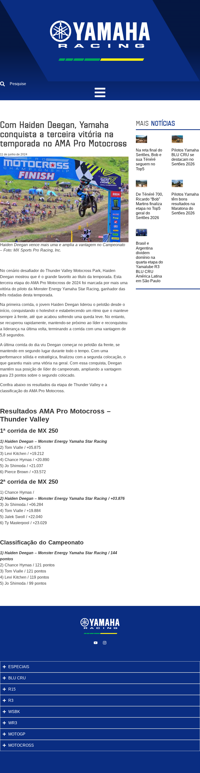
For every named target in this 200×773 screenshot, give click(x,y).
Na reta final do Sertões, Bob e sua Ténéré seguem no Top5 (149, 159)
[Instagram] (105, 643)
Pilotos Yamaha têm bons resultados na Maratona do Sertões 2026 (185, 203)
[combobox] (100, 83)
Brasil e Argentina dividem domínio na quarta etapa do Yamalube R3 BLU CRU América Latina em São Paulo (149, 262)
